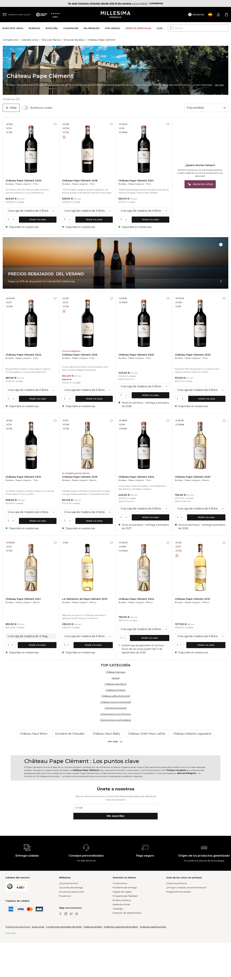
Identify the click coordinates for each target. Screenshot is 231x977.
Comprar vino (10, 39)
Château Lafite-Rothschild (115, 696)
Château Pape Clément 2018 (79, 180)
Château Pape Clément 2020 (23, 180)
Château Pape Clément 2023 (193, 354)
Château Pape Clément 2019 (23, 476)
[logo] (115, 14)
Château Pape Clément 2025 (136, 354)
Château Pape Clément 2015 (192, 598)
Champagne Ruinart (116, 708)
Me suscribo (115, 816)
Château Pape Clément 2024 (136, 476)
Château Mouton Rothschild (115, 702)
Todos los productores (17, 926)
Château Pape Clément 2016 (79, 354)
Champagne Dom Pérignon (115, 714)
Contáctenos (120, 883)
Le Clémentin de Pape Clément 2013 (84, 598)
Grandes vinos (30, 39)
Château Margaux (115, 672)
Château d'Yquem (115, 690)
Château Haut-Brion (115, 684)
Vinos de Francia (50, 39)
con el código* (108, 3)
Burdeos (10, 184)
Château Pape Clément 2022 (23, 354)
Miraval (115, 678)
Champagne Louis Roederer (115, 720)
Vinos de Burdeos (74, 39)
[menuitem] (13, 28)
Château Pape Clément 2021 (136, 180)
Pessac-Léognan (23, 184)
